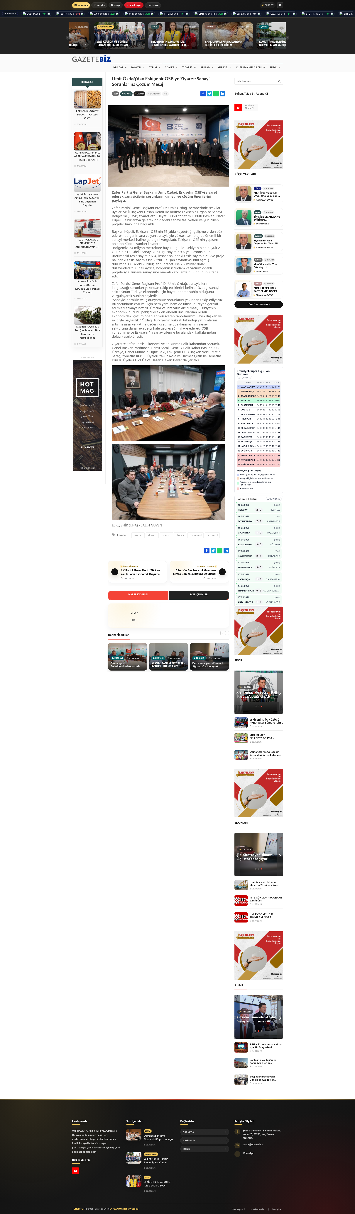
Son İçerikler (199, 594)
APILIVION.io (10, 13)
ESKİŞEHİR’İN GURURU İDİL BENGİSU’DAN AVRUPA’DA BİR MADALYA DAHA (257, 694)
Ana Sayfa (188, 1131)
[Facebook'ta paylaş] (203, 93)
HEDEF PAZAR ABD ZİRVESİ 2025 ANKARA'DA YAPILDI (87, 243)
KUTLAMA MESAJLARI (249, 67)
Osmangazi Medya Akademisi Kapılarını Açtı (158, 1137)
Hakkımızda (189, 1140)
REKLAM (205, 67)
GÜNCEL (223, 67)
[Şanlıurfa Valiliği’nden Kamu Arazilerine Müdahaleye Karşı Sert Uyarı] (241, 1063)
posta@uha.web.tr (253, 1144)
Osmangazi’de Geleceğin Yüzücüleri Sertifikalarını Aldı (264, 753)
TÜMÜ (273, 67)
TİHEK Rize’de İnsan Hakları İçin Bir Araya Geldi (266, 1046)
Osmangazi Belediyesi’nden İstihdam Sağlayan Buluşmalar (258, 857)
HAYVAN (136, 67)
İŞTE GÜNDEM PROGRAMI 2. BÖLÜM (266, 899)
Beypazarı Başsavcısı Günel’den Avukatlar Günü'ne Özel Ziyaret (262, 1078)
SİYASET (180, 535)
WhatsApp (248, 1153)
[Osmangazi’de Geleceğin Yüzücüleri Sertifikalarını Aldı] (241, 755)
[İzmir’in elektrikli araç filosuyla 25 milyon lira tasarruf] (241, 885)
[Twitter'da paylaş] (209, 93)
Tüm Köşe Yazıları (257, 304)
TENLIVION (78, 1208)
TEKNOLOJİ (196, 535)
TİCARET (187, 67)
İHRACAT (118, 67)
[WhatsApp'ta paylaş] (216, 93)
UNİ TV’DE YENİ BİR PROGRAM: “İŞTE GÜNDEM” (261, 916)
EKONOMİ (212, 535)
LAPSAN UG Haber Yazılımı (124, 1208)
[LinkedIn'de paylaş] (222, 93)
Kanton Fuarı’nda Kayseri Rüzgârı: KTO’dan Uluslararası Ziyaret (87, 287)
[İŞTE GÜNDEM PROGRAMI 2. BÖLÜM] (241, 900)
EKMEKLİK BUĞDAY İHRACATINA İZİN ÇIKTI (87, 114)
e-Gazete (153, 5)
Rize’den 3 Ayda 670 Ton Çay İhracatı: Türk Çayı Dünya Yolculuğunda (87, 332)
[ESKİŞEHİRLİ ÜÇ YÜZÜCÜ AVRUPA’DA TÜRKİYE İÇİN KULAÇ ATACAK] (241, 722)
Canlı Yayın (135, 5)
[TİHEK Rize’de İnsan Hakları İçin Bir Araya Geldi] (241, 1047)
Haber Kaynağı (138, 594)
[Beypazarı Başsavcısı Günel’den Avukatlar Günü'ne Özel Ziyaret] (241, 1080)
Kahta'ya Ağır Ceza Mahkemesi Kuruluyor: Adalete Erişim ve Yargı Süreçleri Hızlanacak (254, 1019)
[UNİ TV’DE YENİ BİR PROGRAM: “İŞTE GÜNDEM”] (241, 917)
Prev (237, 692)
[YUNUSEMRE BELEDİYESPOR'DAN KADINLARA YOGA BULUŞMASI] (241, 738)
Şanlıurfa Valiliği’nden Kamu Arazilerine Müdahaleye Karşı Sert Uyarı (263, 1061)
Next (280, 692)
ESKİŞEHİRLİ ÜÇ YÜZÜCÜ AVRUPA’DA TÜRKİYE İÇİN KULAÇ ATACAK (265, 721)
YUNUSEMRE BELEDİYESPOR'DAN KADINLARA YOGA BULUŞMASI (262, 737)
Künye (117, 5)
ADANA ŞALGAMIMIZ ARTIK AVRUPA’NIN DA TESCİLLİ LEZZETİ (87, 156)
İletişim (101, 5)
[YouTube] (280, 5)
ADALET (169, 67)
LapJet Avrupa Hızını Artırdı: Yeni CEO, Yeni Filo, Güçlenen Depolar (87, 200)
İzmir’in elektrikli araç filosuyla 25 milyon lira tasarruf (263, 884)
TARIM (153, 67)
